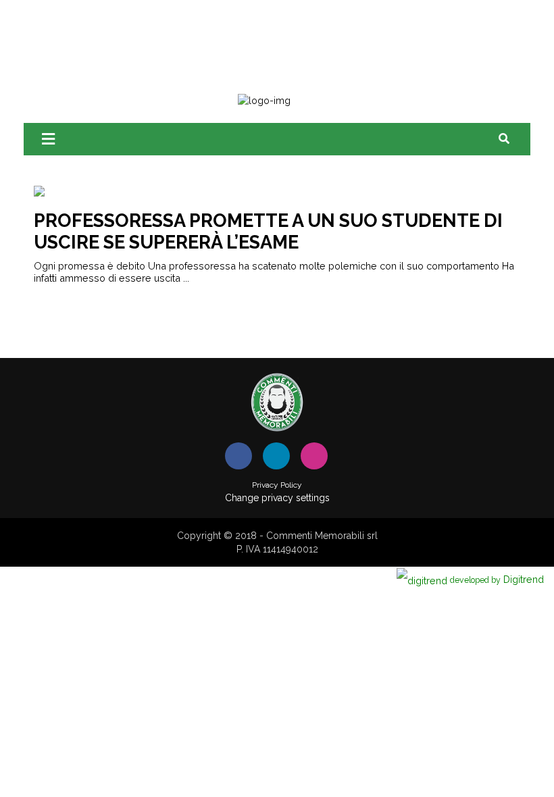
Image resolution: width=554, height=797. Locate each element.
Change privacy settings (277, 497)
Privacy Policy (277, 485)
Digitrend (497, 579)
